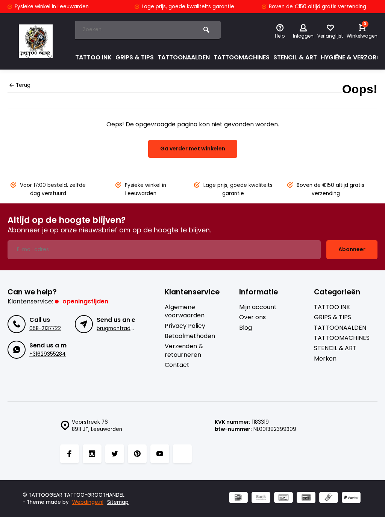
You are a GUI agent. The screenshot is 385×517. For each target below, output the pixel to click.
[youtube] (159, 453)
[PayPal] (351, 498)
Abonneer (351, 249)
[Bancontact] (283, 498)
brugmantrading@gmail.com (133, 328)
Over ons (252, 317)
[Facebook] (69, 453)
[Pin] (306, 498)
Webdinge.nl (87, 502)
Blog (245, 328)
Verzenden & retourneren (184, 350)
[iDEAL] (238, 498)
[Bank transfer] (261, 498)
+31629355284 (47, 354)
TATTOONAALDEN (184, 57)
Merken (325, 359)
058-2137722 (45, 328)
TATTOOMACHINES (242, 57)
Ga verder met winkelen (192, 148)
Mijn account (258, 307)
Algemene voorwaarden (185, 311)
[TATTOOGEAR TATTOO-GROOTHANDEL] (36, 41)
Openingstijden (85, 301)
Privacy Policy (185, 326)
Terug (23, 85)
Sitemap (118, 502)
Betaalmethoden (190, 336)
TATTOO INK (93, 57)
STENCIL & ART (295, 57)
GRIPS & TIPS (134, 57)
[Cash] (328, 498)
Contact (177, 365)
